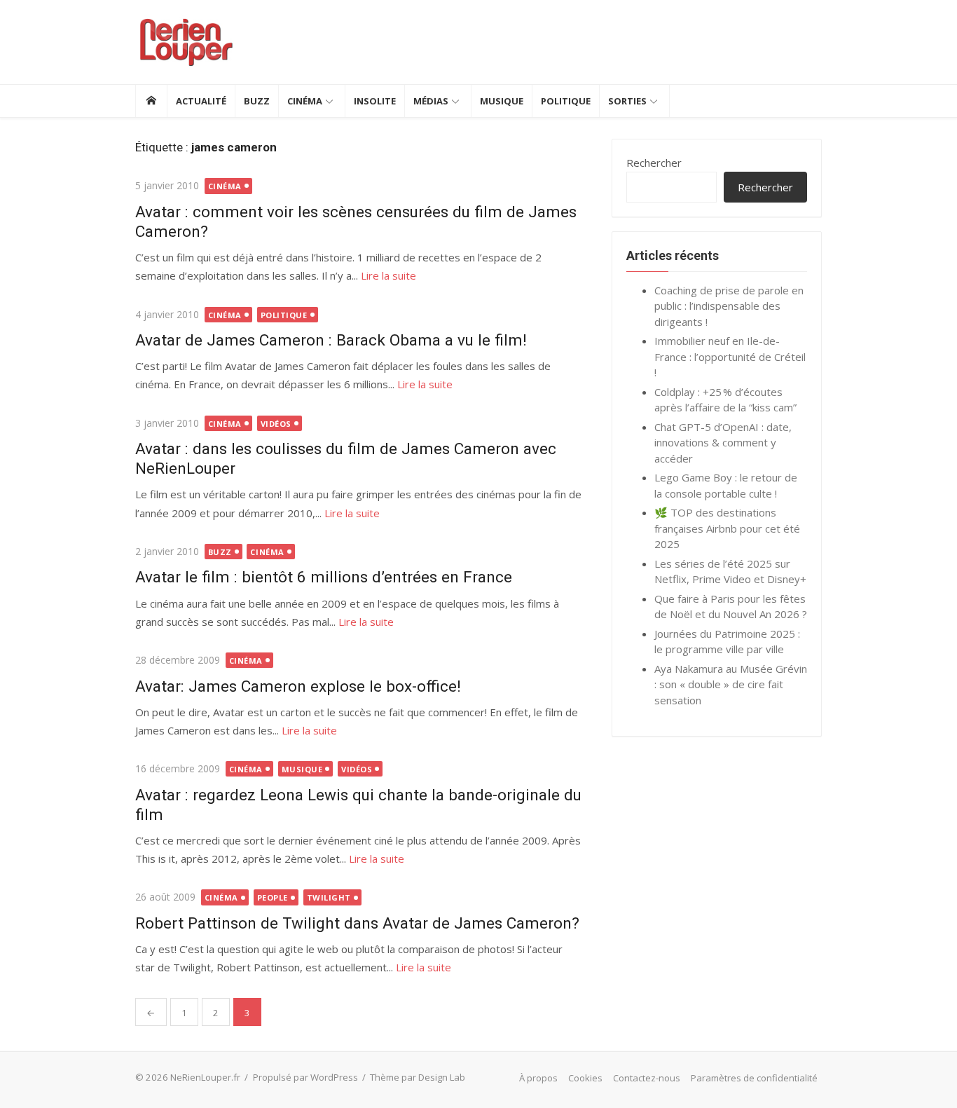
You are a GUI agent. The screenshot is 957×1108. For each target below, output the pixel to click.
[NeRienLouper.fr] (151, 101)
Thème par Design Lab (417, 1077)
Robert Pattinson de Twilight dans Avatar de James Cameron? (357, 923)
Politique (566, 101)
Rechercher (654, 163)
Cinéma (304, 101)
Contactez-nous (646, 1078)
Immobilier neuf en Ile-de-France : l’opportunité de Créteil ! (730, 356)
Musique (501, 101)
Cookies (585, 1078)
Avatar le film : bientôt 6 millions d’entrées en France (323, 577)
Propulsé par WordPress (305, 1077)
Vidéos (276, 423)
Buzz (257, 101)
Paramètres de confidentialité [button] (754, 1078)
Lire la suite (388, 275)
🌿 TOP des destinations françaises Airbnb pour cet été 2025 (727, 528)
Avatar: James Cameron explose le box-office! (298, 686)
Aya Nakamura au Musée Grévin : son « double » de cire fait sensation (730, 684)
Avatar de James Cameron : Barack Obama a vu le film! (331, 340)
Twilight (329, 897)
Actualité (201, 101)
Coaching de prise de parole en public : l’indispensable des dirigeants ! (729, 306)
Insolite (375, 101)
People (272, 897)
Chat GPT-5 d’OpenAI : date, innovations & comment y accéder (723, 442)
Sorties (627, 101)
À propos (538, 1078)
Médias (430, 101)
